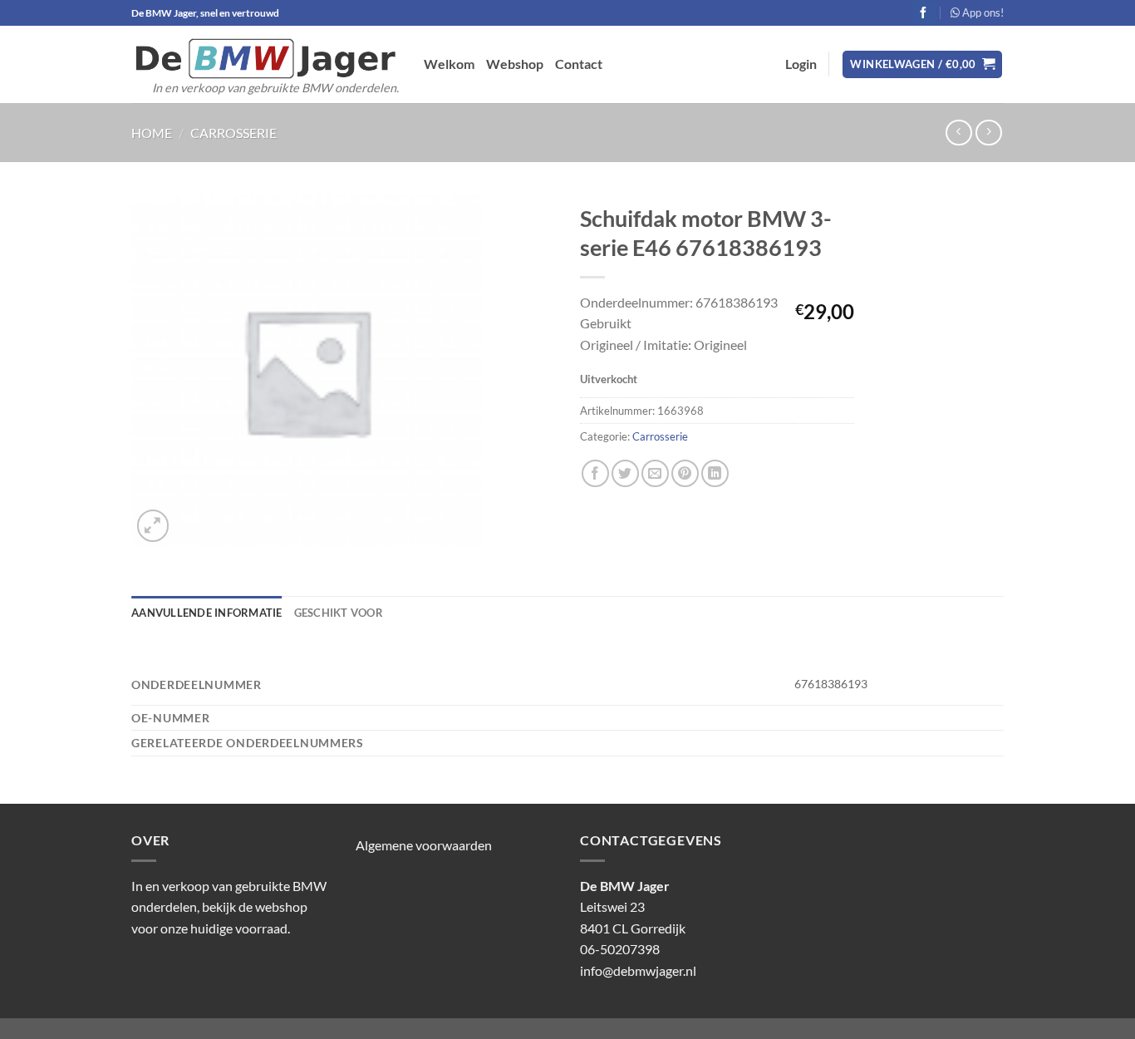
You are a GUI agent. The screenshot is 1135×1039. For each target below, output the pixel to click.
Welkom (449, 63)
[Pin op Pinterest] (685, 473)
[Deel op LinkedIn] (715, 473)
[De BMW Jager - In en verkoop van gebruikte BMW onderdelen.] (265, 58)
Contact (578, 63)
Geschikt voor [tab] (338, 612)
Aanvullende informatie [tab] (207, 612)
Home (151, 132)
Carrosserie (233, 132)
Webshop (514, 63)
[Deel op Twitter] (625, 473)
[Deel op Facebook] (595, 473)
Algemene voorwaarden (424, 845)
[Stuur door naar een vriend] (655, 473)
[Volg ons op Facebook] (923, 12)
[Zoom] (153, 526)
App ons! (982, 12)
